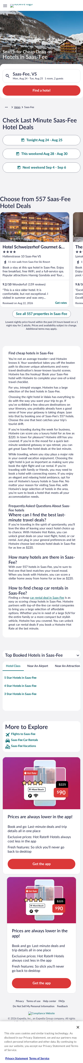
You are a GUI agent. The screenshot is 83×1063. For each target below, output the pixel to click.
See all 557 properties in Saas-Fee (41, 314)
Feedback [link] (62, 1006)
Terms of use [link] (33, 1001)
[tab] (13, 666)
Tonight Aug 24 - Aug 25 (44, 140)
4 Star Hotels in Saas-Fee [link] (20, 685)
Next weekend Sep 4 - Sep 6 (44, 167)
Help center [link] (49, 1001)
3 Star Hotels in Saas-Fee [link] (20, 694)
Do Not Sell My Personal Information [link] (33, 1006)
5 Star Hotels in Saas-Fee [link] (20, 677)
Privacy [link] (20, 1001)
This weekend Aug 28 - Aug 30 (44, 154)
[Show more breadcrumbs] (6, 107)
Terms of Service (39, 1058)
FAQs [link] (62, 1001)
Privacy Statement (16, 1058)
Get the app (42, 864)
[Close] (78, 1027)
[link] (41, 734)
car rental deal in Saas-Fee (47, 597)
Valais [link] (17, 107)
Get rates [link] (61, 302)
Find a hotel (41, 90)
